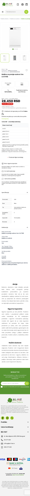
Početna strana (4, 18)
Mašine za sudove (14, 18)
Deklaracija (5, 227)
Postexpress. (5, 119)
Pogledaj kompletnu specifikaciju (22, 91)
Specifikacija (5, 192)
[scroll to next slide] (13, 49)
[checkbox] (1, 387)
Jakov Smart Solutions (18, 475)
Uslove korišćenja (24, 386)
